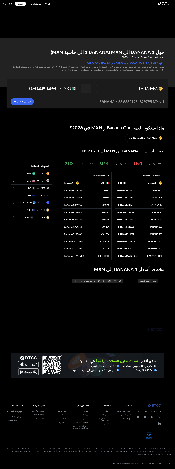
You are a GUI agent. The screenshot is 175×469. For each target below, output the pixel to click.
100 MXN (105, 226)
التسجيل (20, 4)
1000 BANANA (155, 241)
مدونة (86, 411)
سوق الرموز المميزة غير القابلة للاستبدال (80, 427)
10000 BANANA (154, 256)
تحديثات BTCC (60, 415)
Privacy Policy (39, 415)
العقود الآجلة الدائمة (124, 411)
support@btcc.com (14, 420)
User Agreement (38, 411)
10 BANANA (156, 205)
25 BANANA (156, 212)
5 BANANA (157, 197)
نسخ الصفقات (127, 418)
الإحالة (107, 411)
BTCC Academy (82, 422)
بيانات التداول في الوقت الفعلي (103, 419)
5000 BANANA (155, 248)
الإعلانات (63, 418)
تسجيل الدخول (35, 4)
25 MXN (105, 212)
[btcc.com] (163, 3)
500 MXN (105, 234)
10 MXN (105, 205)
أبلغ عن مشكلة (16, 416)
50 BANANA (156, 219)
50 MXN (105, 219)
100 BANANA (156, 226)
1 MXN (106, 190)
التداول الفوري (126, 415)
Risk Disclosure (38, 418)
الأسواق (107, 424)
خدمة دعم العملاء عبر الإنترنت (14, 412)
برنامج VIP (106, 415)
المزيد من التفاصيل (24, 102)
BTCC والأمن (61, 422)
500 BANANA (156, 234)
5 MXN (106, 197)
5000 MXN (104, 248)
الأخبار (86, 418)
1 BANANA (157, 190)
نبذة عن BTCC (60, 411)
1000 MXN (104, 241)
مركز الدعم (84, 415)
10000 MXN (103, 256)
